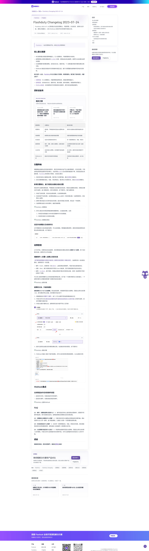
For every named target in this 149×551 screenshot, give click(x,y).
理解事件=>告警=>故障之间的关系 (101, 32)
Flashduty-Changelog (47, 468)
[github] (113, 545)
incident (53, 59)
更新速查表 (94, 22)
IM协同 (41, 470)
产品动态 (44, 18)
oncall (59, 172)
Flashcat (33, 547)
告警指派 (34, 470)
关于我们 (102, 7)
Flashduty (36, 18)
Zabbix (54, 266)
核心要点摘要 (95, 20)
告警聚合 (69, 177)
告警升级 (71, 468)
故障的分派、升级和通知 (99, 34)
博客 (88, 7)
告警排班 (84, 468)
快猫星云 (34, 11)
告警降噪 (38, 80)
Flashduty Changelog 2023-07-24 (53, 11)
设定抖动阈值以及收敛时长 (100, 28)
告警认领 (77, 468)
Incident (42, 271)
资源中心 (94, 7)
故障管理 (38, 83)
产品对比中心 (76, 462)
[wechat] (116, 545)
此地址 (58, 45)
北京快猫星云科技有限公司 (108, 549)
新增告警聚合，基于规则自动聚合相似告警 (103, 26)
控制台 (57, 444)
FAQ (93, 41)
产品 (83, 7)
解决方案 (44, 547)
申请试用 (113, 536)
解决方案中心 (76, 458)
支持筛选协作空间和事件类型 (100, 38)
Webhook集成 (40, 85)
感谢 (93, 43)
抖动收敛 (77, 180)
